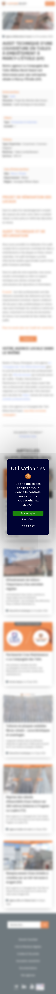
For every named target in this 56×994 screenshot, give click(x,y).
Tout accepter (28, 513)
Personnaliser (28, 525)
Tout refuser (28, 519)
